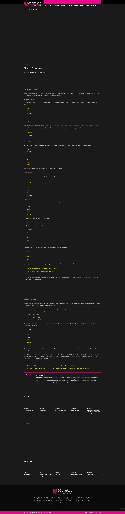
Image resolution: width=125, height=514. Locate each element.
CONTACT (91, 512)
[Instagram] (89, 2)
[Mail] (94, 2)
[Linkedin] (92, 2)
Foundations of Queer (76, 474)
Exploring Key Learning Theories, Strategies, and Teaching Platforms (93, 412)
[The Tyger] (62, 468)
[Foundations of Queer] (78, 468)
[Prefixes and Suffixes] (62, 404)
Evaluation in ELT (75, 410)
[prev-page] (25, 417)
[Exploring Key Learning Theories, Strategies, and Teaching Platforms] (94, 404)
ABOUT (86, 512)
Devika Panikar (31, 72)
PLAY (70, 5)
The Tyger (57, 474)
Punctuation (43, 410)
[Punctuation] (47, 404)
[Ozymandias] (31, 468)
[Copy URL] (54, 84)
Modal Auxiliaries (28, 410)
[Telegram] (96, 2)
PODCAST (93, 5)
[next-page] (27, 417)
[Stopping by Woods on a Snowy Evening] (47, 468)
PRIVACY (95, 512)
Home (25, 9)
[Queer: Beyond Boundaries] (94, 468)
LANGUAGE (48, 5)
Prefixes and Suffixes (60, 410)
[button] (85, 1)
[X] (99, 2)
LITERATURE (64, 5)
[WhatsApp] (34, 84)
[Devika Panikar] (25, 73)
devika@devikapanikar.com (65, 505)
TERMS (100, 512)
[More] (57, 84)
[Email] (50, 84)
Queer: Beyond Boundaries (94, 474)
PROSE (81, 5)
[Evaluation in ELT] (78, 404)
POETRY (76, 5)
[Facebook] (87, 2)
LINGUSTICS (56, 5)
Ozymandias (27, 474)
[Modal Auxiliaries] (31, 404)
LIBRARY (87, 5)
